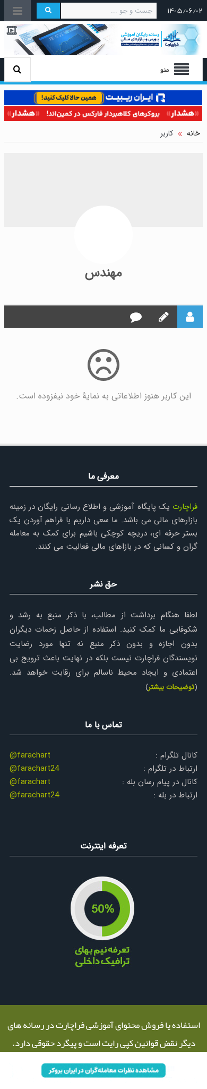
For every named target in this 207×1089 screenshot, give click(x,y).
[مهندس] (103, 235)
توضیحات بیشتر (171, 687)
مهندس (103, 273)
